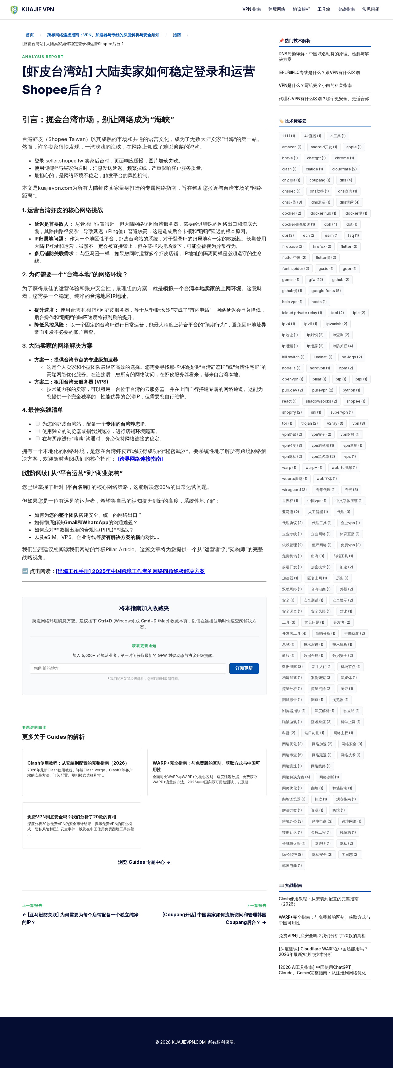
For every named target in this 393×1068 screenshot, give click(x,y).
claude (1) (314, 169)
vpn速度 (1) (352, 445)
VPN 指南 (252, 9)
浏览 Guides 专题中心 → (144, 862)
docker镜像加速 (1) (298, 224)
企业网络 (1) (321, 534)
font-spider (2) (295, 268)
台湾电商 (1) (321, 589)
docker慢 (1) (356, 213)
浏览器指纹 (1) (293, 710)
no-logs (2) (352, 357)
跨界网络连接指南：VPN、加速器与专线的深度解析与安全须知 (103, 35)
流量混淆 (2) (321, 688)
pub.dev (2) (292, 390)
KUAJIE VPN (37, 9)
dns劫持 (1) (319, 191)
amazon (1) (292, 147)
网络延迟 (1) (322, 755)
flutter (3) (348, 246)
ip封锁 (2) (315, 335)
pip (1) (341, 379)
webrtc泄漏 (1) (344, 467)
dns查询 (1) (347, 191)
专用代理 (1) (326, 489)
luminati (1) (323, 357)
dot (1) (351, 224)
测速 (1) (317, 699)
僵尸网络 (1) (322, 545)
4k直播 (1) (312, 136)
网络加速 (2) (322, 744)
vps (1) (350, 456)
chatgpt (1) (316, 158)
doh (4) (330, 224)
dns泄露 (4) (350, 202)
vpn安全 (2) (321, 434)
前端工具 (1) (343, 556)
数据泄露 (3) (292, 666)
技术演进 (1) (313, 644)
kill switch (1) (293, 357)
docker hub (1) (323, 213)
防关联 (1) (323, 843)
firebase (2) (293, 246)
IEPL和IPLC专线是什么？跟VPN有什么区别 (319, 72)
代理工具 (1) (322, 522)
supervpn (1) (341, 412)
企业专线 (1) (292, 534)
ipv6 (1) (310, 324)
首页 (30, 35)
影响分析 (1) (325, 633)
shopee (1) (355, 401)
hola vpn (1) (292, 301)
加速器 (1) (290, 578)
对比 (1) (346, 611)
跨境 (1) (339, 810)
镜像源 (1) (348, 832)
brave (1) (290, 158)
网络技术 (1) (350, 755)
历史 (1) (342, 578)
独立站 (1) (352, 710)
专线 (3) (351, 489)
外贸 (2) (346, 589)
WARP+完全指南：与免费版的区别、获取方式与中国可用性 (324, 920)
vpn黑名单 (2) (323, 456)
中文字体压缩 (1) (349, 500)
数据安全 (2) (343, 655)
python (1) (351, 390)
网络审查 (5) (292, 755)
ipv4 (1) (288, 324)
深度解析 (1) (324, 710)
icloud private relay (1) (302, 312)
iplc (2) (359, 312)
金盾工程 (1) (321, 832)
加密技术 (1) (321, 567)
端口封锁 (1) (314, 733)
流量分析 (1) (292, 688)
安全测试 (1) (313, 600)
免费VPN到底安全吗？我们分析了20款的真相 (322, 935)
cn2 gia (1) (291, 180)
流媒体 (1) (349, 677)
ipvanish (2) (336, 324)
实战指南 (346, 9)
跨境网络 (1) (351, 821)
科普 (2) (288, 733)
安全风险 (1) (321, 611)
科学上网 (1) (350, 721)
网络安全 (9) (352, 744)
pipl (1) (361, 379)
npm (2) (346, 368)
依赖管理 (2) (292, 545)
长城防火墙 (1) (293, 843)
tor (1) (287, 423)
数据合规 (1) (313, 655)
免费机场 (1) (292, 556)
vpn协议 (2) (292, 434)
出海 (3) (317, 556)
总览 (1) (288, 644)
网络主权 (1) (343, 733)
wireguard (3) (294, 489)
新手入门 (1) (322, 666)
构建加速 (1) (292, 677)
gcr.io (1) (325, 268)
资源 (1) (317, 810)
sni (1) (316, 412)
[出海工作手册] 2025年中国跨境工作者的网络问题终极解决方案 (130, 571)
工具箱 (323, 9)
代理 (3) (343, 511)
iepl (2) (337, 312)
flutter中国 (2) (294, 257)
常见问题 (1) (314, 622)
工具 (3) (288, 622)
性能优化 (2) (354, 633)
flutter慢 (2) (326, 257)
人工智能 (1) (318, 511)
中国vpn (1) (316, 500)
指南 (177, 35)
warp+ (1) (313, 467)
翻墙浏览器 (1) (293, 799)
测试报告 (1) (292, 699)
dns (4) (346, 180)
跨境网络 (277, 9)
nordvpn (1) (320, 368)
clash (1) (289, 169)
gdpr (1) (349, 268)
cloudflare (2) (344, 169)
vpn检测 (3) (292, 445)
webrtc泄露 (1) (294, 478)
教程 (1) (288, 655)
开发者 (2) (341, 622)
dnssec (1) (291, 191)
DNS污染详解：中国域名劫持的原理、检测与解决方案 (324, 56)
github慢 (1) (292, 290)
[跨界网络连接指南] (140, 459)
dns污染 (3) (292, 202)
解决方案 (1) (292, 810)
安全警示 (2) (343, 600)
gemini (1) (290, 279)
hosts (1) (319, 301)
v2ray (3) (335, 423)
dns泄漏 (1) (320, 202)
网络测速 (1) (292, 766)
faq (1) (353, 235)
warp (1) (289, 467)
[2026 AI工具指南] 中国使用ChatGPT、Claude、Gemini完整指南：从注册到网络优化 (322, 970)
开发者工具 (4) (294, 633)
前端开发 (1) (292, 567)
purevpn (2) (322, 390)
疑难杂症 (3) (321, 721)
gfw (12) (316, 279)
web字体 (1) (327, 478)
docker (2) (291, 213)
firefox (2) (322, 246)
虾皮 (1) (321, 799)
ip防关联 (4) (343, 346)
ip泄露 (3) (315, 346)
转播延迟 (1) (292, 832)
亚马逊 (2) (290, 511)
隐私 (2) (346, 843)
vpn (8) (358, 423)
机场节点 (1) (350, 666)
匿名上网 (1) (317, 578)
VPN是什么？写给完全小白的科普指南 (315, 85)
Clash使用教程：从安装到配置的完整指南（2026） (319, 901)
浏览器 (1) (340, 699)
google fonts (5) (326, 290)
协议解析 (301, 9)
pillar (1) (319, 379)
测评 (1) (347, 688)
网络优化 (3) (292, 744)
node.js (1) (291, 368)
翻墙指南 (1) (342, 788)
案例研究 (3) (321, 677)
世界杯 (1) (290, 500)
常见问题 (370, 9)
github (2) (340, 279)
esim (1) (332, 235)
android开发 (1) (324, 147)
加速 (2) (346, 567)
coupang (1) (319, 180)
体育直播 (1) (350, 534)
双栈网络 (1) (292, 589)
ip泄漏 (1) (290, 346)
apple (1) (354, 147)
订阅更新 (244, 668)
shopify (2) (292, 412)
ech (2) (309, 235)
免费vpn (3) (351, 545)
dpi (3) (288, 235)
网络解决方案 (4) (296, 777)
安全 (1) (288, 600)
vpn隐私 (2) (292, 456)
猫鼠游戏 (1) (292, 721)
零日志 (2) (350, 854)
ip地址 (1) (290, 335)
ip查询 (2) (341, 335)
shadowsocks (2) (321, 401)
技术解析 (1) (342, 644)
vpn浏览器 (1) (322, 445)
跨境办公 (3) (292, 821)
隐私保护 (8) (292, 854)
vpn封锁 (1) (350, 434)
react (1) (289, 401)
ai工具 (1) (338, 136)
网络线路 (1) (321, 766)
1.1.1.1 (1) (288, 136)
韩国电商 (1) (292, 865)
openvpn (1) (292, 379)
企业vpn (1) (350, 522)
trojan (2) (310, 423)
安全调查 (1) (292, 611)
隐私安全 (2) (322, 854)
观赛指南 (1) (346, 799)
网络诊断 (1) (329, 777)
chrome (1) (344, 158)
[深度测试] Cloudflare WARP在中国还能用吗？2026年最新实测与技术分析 (323, 951)
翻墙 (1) (317, 788)
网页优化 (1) (292, 788)
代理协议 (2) (292, 522)
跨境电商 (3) (322, 821)
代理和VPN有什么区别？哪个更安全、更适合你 (324, 98)
